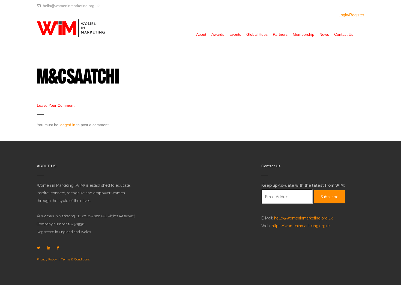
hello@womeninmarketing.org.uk (303, 218)
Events (235, 34)
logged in (67, 125)
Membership (303, 34)
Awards (217, 34)
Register (356, 15)
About (201, 34)
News (324, 34)
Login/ (344, 15)
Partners (280, 34)
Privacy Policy (47, 259)
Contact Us (343, 34)
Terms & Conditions (75, 259)
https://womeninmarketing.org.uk (301, 226)
